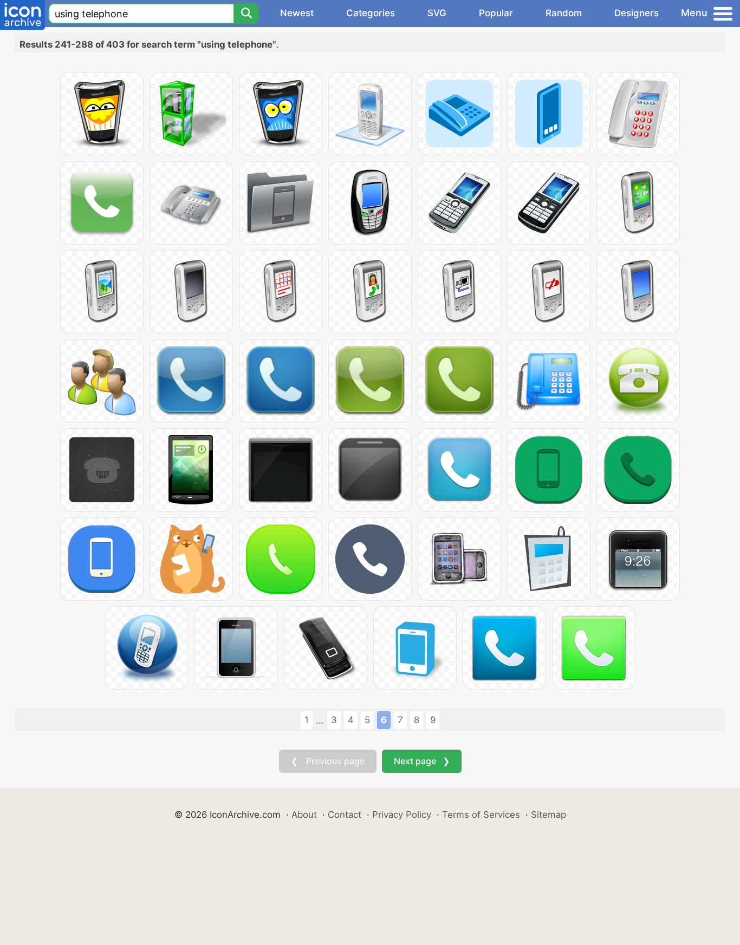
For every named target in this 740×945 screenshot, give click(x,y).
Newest (297, 13)
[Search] (245, 13)
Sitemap (548, 814)
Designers (636, 13)
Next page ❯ (422, 761)
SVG (436, 13)
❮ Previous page (328, 761)
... (320, 720)
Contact (344, 814)
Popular (496, 13)
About (304, 814)
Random (564, 13)
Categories (370, 13)
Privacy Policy (401, 814)
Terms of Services (481, 814)
